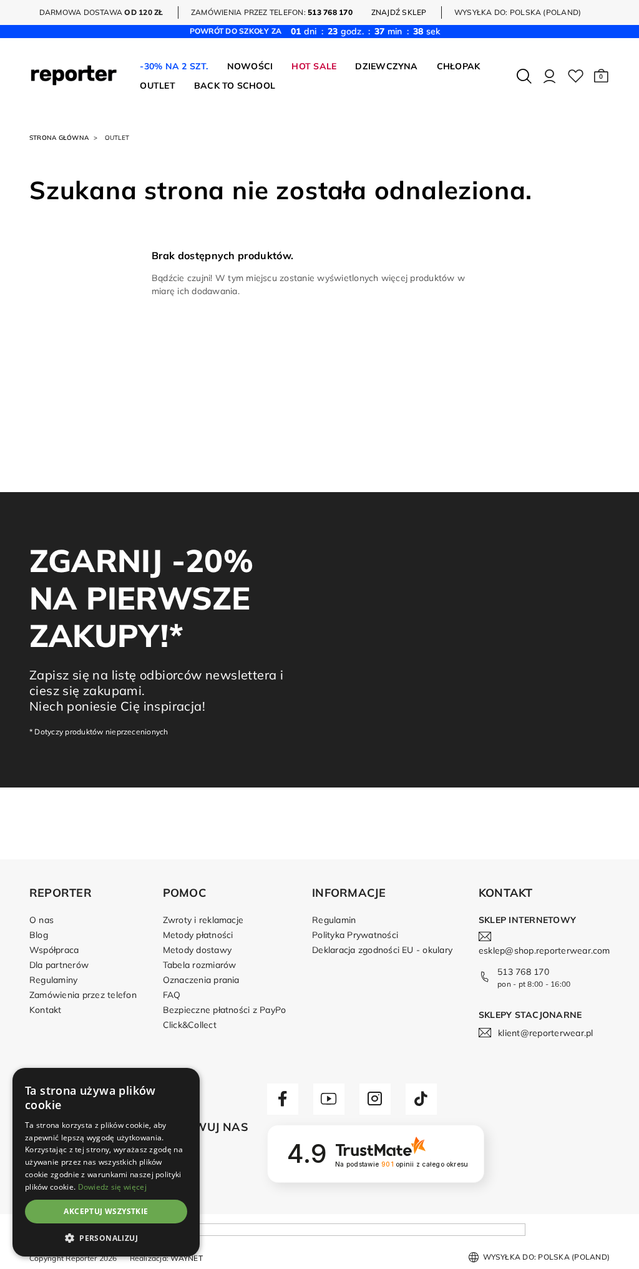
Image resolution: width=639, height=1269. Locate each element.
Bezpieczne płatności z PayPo (224, 1009)
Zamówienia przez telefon (83, 994)
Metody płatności (198, 935)
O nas (41, 920)
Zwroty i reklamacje (203, 920)
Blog (38, 935)
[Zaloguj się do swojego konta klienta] (549, 76)
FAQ (172, 994)
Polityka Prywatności (355, 935)
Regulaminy (53, 979)
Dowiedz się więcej (112, 1187)
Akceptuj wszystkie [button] (106, 1211)
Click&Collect (190, 1024)
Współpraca (54, 949)
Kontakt (45, 1009)
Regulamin (334, 920)
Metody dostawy (197, 949)
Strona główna (59, 138)
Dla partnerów (59, 964)
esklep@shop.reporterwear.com (544, 950)
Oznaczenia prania (201, 979)
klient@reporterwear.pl (545, 1033)
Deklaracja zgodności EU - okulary (382, 949)
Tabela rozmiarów (200, 964)
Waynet (186, 1258)
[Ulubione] (575, 76)
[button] (601, 76)
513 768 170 (523, 971)
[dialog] (106, 1162)
